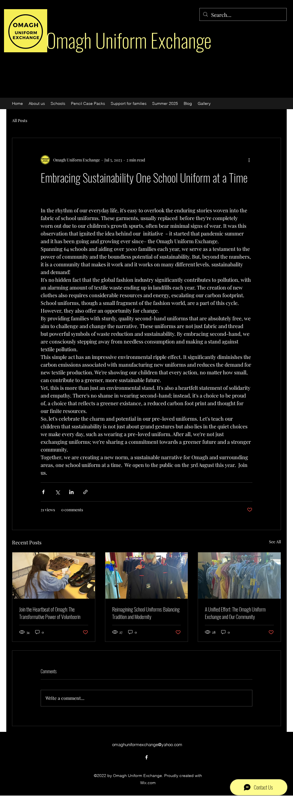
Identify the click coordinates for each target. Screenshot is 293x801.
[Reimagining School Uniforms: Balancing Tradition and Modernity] (146, 575)
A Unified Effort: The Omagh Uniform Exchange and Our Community (235, 613)
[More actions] (249, 159)
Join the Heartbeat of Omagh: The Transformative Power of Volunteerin (49, 613)
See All (275, 541)
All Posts (19, 120)
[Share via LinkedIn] (71, 492)
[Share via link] (85, 492)
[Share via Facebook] (43, 492)
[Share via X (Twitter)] (57, 492)
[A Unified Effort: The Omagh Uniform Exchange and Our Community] (239, 575)
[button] (204, 103)
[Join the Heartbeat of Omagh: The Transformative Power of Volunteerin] (53, 575)
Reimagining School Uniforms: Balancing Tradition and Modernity (146, 613)
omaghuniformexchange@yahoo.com (147, 744)
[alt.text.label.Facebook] (146, 757)
